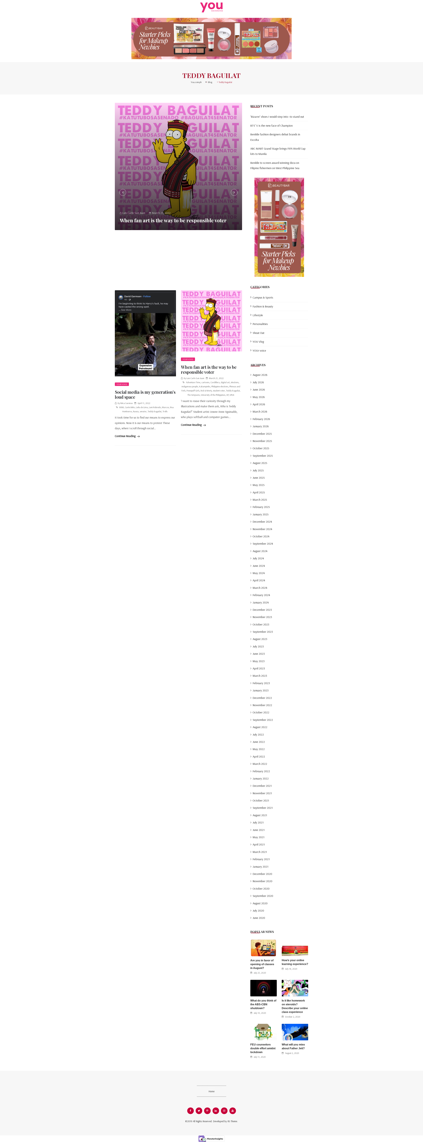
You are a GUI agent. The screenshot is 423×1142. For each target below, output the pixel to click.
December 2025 (262, 434)
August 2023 (260, 639)
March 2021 (260, 852)
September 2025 (263, 456)
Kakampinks (204, 386)
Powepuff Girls (193, 390)
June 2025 (259, 478)
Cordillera (215, 382)
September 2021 (263, 808)
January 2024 (261, 602)
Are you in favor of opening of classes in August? (262, 964)
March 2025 (260, 499)
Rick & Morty (206, 390)
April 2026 (259, 404)
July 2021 (258, 822)
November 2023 (262, 617)
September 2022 (263, 720)
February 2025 (261, 507)
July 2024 (258, 558)
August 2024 (260, 551)
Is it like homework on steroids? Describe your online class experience (295, 1006)
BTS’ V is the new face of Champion (271, 125)
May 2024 (259, 573)
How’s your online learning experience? (295, 962)
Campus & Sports (263, 297)
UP (227, 394)
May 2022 (259, 749)
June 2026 (259, 389)
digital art (225, 382)
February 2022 (261, 771)
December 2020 (262, 874)
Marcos (165, 407)
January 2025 (261, 514)
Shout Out (258, 333)
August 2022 (260, 727)
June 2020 (259, 918)
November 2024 (262, 529)
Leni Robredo (155, 407)
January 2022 (261, 778)
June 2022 (259, 742)
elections (235, 382)
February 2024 (261, 595)
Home (211, 1091)
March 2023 (260, 676)
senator (143, 411)
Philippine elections (219, 386)
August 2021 (260, 815)
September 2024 (263, 543)
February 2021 (261, 859)
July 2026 (258, 382)
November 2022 (262, 705)
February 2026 (261, 419)
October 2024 (261, 536)
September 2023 (263, 632)
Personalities (260, 324)
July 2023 (258, 646)
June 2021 (259, 830)
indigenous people (190, 386)
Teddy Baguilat (154, 411)
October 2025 (261, 448)
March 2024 (260, 588)
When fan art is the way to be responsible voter (173, 220)
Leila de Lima (142, 407)
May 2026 (259, 397)
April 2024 (259, 580)
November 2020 (262, 881)
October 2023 (261, 624)
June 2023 (259, 654)
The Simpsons (193, 394)
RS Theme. (233, 1121)
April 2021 (259, 844)
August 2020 (260, 903)
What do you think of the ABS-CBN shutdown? (263, 1004)
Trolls (165, 411)
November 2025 (262, 441)
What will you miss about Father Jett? (293, 1046)
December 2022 (262, 698)
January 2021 (260, 866)
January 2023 (261, 690)
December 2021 (262, 786)
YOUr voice (121, 384)
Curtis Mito (130, 407)
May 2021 (258, 837)
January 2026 (261, 426)
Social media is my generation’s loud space (145, 394)
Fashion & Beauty (263, 306)
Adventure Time (193, 382)
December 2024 (262, 521)
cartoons (205, 382)
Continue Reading (125, 436)
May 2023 (259, 661)
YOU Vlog (258, 341)
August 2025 (260, 463)
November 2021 (262, 793)
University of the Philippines (213, 394)
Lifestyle (258, 315)
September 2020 (263, 896)
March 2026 (260, 411)
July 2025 (258, 470)
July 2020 (258, 910)
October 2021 (261, 800)
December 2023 (262, 610)
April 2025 (259, 492)
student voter (219, 390)
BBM (121, 407)
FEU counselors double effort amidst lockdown (262, 1048)
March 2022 (260, 764)
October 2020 (261, 888)
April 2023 (259, 668)
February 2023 (261, 683)
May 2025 (259, 485)
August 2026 (260, 375)
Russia (136, 411)
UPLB (232, 394)
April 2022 (259, 756)
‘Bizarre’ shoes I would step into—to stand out (277, 117)
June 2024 (259, 566)
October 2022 (261, 712)
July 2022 (258, 734)
